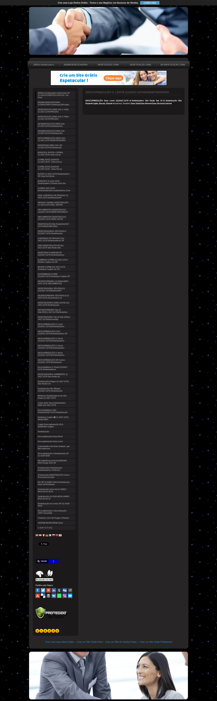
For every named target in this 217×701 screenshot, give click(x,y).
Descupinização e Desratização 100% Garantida (52, 512)
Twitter (43, 590)
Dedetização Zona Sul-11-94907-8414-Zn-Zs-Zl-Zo (52, 490)
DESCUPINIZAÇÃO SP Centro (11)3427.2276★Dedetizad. (51, 361)
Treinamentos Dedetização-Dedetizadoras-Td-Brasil (50, 469)
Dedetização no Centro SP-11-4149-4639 (54, 505)
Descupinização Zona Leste (50, 441)
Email (70, 595)
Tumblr (59, 590)
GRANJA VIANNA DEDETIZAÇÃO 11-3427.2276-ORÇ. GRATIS (53, 203)
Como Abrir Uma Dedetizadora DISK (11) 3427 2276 (52, 404)
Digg (64, 590)
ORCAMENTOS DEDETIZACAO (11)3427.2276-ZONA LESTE (52, 218)
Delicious (43, 595)
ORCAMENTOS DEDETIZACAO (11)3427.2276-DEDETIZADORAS (53, 211)
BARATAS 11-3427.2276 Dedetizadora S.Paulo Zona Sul (51, 182)
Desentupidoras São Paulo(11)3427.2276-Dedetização (53, 411)
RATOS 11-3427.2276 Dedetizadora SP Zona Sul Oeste (53, 175)
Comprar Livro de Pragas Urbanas (53, 518)
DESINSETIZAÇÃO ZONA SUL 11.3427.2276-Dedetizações (172, 65)
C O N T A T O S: (45, 528)
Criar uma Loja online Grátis (59, 642)
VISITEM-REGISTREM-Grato (50, 523)
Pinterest (48, 590)
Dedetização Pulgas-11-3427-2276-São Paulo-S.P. (53, 382)
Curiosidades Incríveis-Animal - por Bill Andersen (54, 447)
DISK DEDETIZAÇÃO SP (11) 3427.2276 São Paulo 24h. (51, 246)
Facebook (37, 590)
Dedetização (43, 431)
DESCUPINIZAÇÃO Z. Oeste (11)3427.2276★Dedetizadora (51, 339)
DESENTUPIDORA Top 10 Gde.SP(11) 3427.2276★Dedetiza (52, 311)
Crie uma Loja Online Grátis (98, 2)
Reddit (70, 590)
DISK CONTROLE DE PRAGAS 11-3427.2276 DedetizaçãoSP (53, 196)
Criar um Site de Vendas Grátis (121, 642)
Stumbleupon (37, 595)
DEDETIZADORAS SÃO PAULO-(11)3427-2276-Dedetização (52, 232)
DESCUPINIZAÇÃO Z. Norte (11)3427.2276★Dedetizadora (51, 354)
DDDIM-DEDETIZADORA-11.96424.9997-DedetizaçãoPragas (76, 65)
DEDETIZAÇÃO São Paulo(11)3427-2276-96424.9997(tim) (54, 225)
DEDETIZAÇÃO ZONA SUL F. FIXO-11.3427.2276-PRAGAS (108, 65)
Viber (64, 595)
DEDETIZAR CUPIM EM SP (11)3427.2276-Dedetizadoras (51, 254)
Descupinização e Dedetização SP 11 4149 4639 (53, 454)
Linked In (54, 590)
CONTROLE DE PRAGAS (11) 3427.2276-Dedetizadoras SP (51, 239)
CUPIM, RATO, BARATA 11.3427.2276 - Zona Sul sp (50, 161)
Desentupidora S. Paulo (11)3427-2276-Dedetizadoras (53, 368)
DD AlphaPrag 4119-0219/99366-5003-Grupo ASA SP (52, 462)
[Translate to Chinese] (56, 536)
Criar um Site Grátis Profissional (156, 642)
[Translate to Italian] (50, 536)
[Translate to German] (46, 536)
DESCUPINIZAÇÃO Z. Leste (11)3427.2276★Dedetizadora (51, 325)
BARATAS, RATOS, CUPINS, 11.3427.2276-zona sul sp (50, 153)
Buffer (48, 595)
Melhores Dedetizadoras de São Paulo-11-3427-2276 (52, 397)
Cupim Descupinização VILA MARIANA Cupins (50, 425)
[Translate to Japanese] (60, 536)
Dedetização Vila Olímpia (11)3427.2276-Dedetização (50, 390)
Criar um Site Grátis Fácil (89, 642)
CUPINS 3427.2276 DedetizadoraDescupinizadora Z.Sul (54, 189)
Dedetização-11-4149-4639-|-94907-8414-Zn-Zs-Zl (54, 497)
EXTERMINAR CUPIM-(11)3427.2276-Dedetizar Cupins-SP (54, 275)
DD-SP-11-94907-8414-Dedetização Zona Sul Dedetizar (54, 483)
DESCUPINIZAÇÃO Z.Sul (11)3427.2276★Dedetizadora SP (52, 332)
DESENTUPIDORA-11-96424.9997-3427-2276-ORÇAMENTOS (53, 282)
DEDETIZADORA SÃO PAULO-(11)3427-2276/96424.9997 (51, 289)
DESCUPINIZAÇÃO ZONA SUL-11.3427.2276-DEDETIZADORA (52, 139)
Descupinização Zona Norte (50, 436)
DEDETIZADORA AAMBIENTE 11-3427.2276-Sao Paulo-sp (53, 375)
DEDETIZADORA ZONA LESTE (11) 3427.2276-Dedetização (53, 304)
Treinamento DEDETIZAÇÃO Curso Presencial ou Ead (53, 476)
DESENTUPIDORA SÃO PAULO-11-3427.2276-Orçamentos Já (53, 297)
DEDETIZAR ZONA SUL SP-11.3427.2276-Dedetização (50, 146)
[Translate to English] (36, 536)
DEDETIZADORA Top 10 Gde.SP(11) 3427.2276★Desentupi (54, 318)
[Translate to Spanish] (40, 536)
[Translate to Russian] (53, 536)
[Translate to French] (43, 536)
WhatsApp (59, 595)
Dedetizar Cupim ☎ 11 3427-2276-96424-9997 (53, 418)
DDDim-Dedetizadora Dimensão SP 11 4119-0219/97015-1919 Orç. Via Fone (44, 65)
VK (54, 595)
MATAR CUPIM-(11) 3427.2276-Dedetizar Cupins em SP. (52, 268)
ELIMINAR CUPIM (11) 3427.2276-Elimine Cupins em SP (53, 261)
